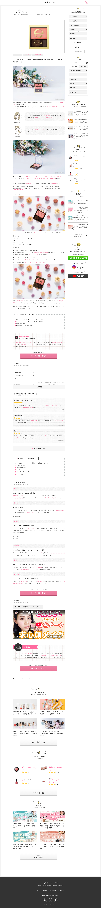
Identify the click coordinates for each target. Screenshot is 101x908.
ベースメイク (18, 678)
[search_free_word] (87, 63)
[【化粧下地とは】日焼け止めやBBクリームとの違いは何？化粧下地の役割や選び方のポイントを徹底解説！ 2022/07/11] (25, 836)
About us (38, 890)
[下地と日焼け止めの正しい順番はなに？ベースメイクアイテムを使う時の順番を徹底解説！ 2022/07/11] (25, 816)
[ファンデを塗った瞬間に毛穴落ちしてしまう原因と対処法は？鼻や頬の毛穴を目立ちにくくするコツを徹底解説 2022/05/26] (52, 816)
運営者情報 (62, 890)
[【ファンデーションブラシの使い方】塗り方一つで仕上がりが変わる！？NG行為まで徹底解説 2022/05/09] (52, 836)
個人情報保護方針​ (53, 890)
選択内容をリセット (78, 51)
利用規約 (45, 890)
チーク (23, 678)
